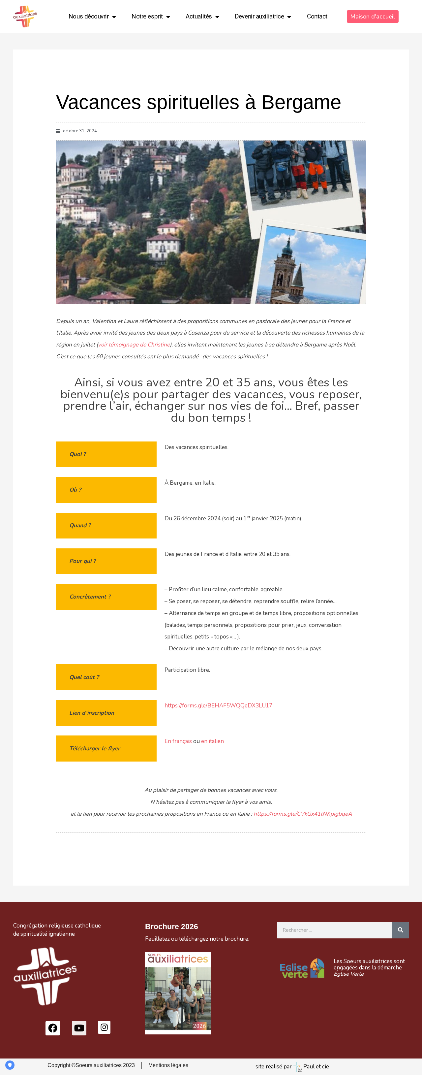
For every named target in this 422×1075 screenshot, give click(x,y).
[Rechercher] (400, 930)
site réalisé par (274, 1066)
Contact (317, 16)
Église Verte (349, 974)
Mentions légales (168, 1065)
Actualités (199, 16)
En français (178, 741)
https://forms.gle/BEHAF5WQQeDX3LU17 (218, 705)
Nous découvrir (89, 16)
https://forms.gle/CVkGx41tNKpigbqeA (303, 814)
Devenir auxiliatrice (259, 16)
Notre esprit (147, 16)
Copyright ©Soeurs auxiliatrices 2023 (91, 1065)
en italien (212, 741)
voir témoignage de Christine (134, 344)
